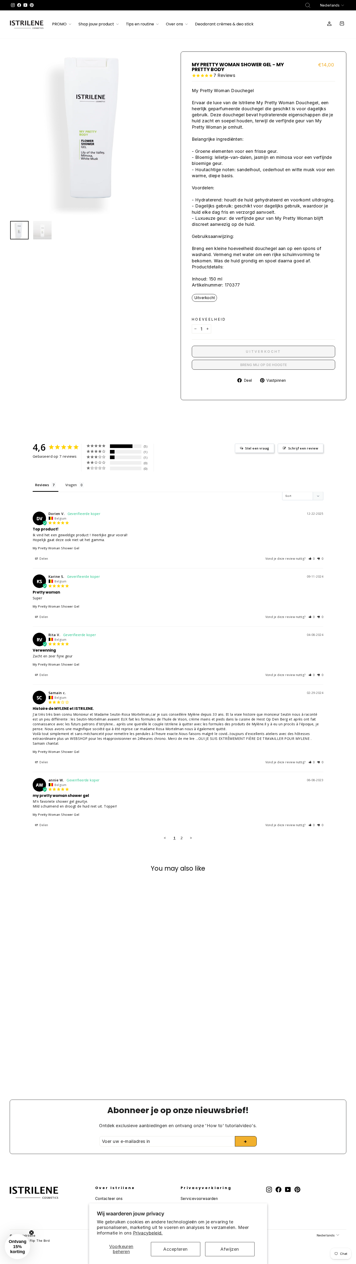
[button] (312, 559)
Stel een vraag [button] (257, 448)
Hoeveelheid (209, 319)
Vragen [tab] (71, 485)
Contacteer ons (109, 1198)
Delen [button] (43, 559)
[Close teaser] (31, 1232)
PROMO (60, 24)
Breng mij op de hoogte (263, 365)
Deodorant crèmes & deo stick (224, 24)
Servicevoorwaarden (199, 1198)
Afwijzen (229, 1249)
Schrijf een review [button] (303, 448)
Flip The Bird (40, 1240)
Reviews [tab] (42, 485)
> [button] (191, 837)
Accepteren (175, 1249)
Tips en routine (140, 24)
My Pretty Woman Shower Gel (56, 548)
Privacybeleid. (148, 1232)
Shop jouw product (96, 24)
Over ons (175, 24)
